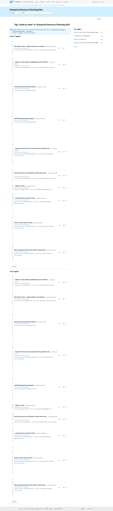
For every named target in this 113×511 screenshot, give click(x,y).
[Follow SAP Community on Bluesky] (88, 508)
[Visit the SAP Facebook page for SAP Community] (85, 508)
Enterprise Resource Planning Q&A (21, 48)
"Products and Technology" (18, 31)
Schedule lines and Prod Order (30, 198)
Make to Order (25, 186)
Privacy (20, 508)
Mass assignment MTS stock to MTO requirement (35, 250)
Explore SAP (95, 1)
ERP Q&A (40, 5)
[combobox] (37, 13)
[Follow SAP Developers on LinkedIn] (92, 508)
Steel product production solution (30, 86)
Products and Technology (27, 1)
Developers (42, 1)
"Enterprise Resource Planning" (58, 29)
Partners (48, 1)
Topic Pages (65, 1)
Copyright (32, 508)
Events (53, 1)
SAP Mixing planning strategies (29, 118)
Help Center (58, 1)
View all (14, 266)
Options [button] (99, 19)
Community (18, 1)
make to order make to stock (28, 222)
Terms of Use (26, 508)
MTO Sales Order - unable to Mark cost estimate (35, 46)
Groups (36, 1)
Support (51, 508)
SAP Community (12, 5)
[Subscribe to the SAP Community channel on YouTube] (90, 508)
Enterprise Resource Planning (32, 5)
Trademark (46, 508)
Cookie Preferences (58, 508)
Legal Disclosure (38, 508)
